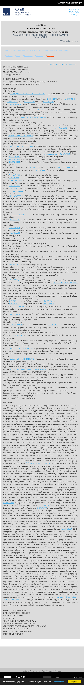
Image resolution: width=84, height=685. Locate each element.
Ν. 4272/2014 (29, 101)
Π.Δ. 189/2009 (18, 214)
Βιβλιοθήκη (74, 12)
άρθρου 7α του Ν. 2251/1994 (37, 463)
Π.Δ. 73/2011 (14, 264)
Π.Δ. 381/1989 (14, 159)
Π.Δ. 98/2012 (14, 304)
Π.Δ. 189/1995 (64, 167)
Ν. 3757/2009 (42, 508)
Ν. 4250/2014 (12, 101)
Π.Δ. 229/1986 (14, 157)
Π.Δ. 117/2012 (18, 306)
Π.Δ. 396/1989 (14, 162)
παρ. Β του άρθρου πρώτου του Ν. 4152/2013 (29, 369)
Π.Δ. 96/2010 (15, 220)
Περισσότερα (58, 681)
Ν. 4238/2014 (69, 99)
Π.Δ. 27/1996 (16, 180)
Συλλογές (75, 14)
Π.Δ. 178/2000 (14, 188)
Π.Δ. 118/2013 (16, 325)
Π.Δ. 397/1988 (14, 175)
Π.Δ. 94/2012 (14, 301)
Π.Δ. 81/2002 (17, 191)
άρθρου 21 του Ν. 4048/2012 (21, 359)
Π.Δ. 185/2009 (15, 196)
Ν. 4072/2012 (61, 128)
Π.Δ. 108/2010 (14, 227)
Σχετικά (58, 671)
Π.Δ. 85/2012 (15, 280)
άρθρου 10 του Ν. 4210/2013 (32, 117)
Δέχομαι (74, 681)
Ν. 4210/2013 (51, 99)
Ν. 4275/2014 (48, 101)
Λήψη (18, 56)
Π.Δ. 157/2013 (15, 314)
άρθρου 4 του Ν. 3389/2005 (21, 146)
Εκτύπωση (40, 56)
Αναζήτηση (74, 9)
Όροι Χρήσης (47, 671)
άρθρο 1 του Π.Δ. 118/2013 (64, 283)
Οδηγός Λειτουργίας (31, 671)
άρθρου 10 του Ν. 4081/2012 (20, 136)
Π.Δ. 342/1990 (34, 167)
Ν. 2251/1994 (8, 502)
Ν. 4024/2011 (39, 109)
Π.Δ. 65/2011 (15, 233)
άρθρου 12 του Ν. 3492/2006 (21, 348)
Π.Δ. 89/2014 (16, 335)
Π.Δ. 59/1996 (14, 178)
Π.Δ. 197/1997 (14, 185)
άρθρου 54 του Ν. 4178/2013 (27, 94)
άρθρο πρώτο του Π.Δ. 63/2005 (57, 154)
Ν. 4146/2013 (16, 104)
